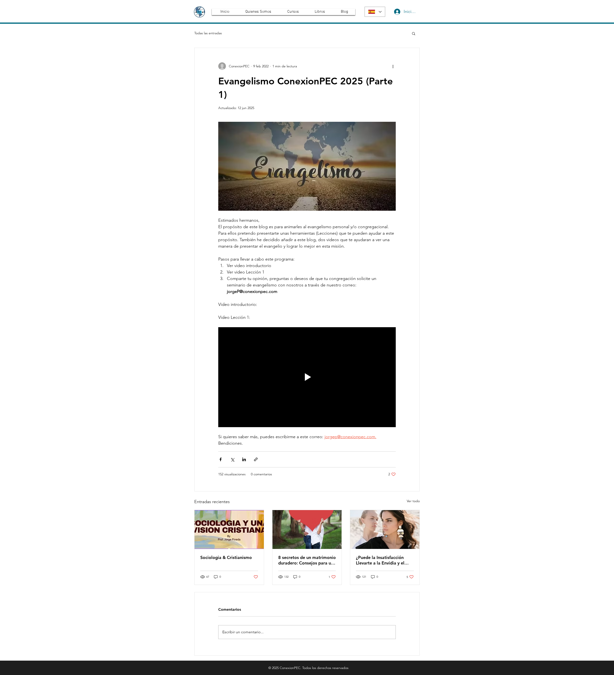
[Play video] (307, 377)
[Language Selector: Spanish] (375, 12)
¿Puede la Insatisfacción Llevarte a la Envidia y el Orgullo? (380, 560)
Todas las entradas (208, 33)
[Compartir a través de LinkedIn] (244, 459)
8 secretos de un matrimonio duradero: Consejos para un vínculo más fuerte (307, 560)
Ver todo (413, 501)
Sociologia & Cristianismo (226, 557)
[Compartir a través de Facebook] (220, 459)
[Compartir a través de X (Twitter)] (232, 459)
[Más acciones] (393, 66)
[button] (413, 33)
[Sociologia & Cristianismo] (229, 529)
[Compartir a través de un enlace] (256, 459)
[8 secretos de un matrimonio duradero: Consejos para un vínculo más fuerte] (307, 529)
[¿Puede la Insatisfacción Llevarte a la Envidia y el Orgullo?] (384, 529)
